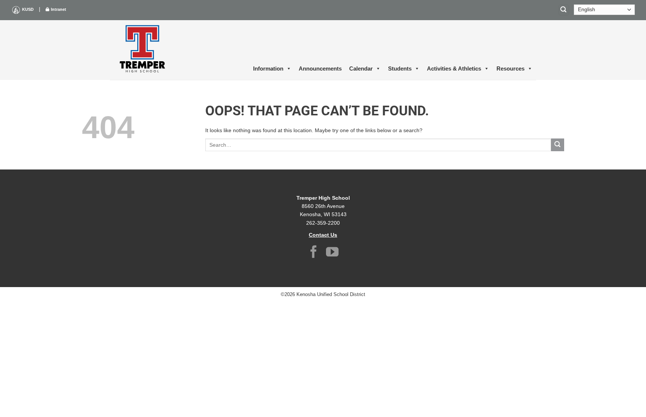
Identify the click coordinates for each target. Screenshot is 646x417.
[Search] (564, 9)
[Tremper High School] (143, 50)
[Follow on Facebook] (313, 253)
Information (268, 68)
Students (400, 68)
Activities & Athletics (454, 68)
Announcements (320, 68)
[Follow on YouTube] (332, 253)
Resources (510, 68)
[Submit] (557, 145)
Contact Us (323, 235)
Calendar (361, 68)
